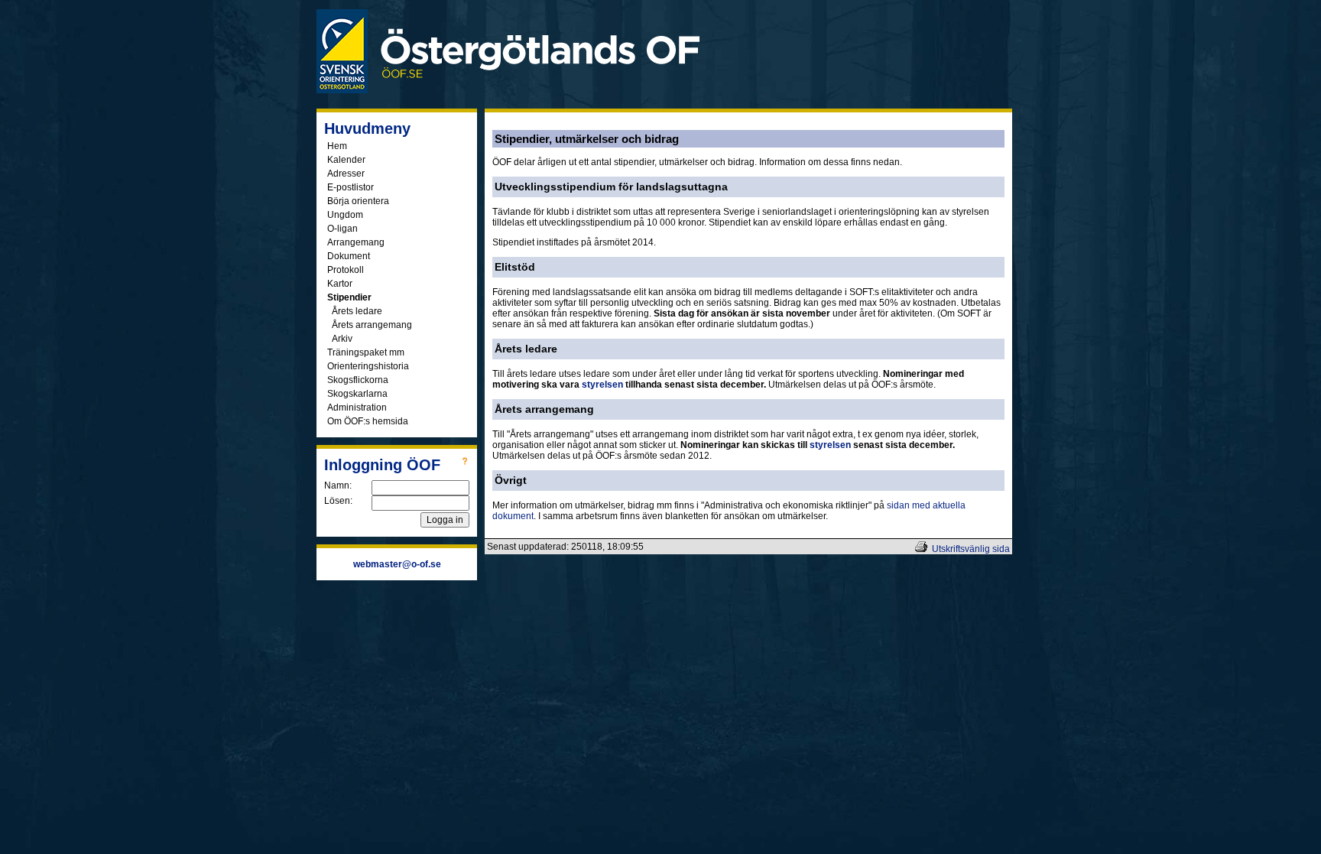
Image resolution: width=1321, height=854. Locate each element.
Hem (337, 146)
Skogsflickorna (357, 380)
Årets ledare (357, 311)
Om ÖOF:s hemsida (367, 421)
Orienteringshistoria (368, 366)
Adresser (346, 173)
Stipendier (349, 297)
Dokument (348, 256)
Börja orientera (358, 201)
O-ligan (342, 228)
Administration (357, 407)
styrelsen (602, 384)
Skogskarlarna (357, 393)
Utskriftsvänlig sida (971, 549)
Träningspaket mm (365, 352)
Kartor (339, 283)
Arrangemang (356, 242)
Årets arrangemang (372, 325)
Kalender (346, 159)
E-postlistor (350, 187)
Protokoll (345, 270)
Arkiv (342, 338)
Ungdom (345, 214)
